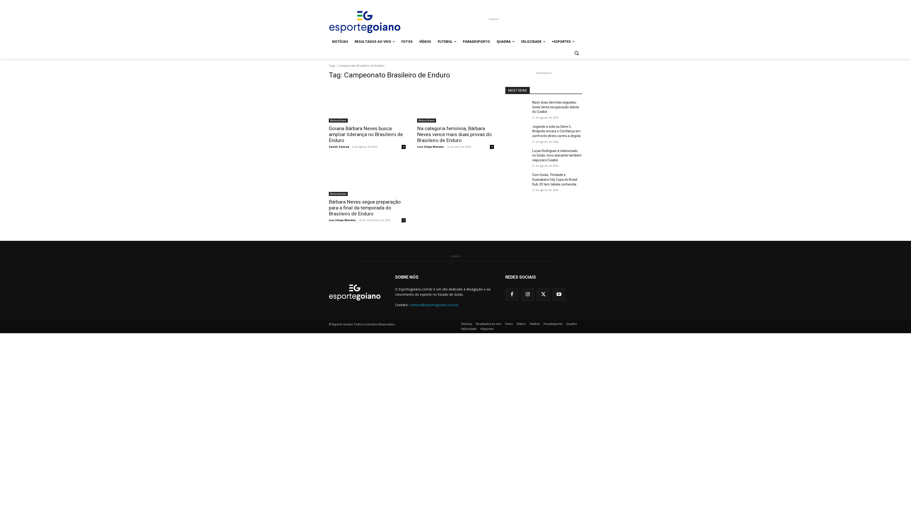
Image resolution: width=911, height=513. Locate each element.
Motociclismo (338, 120)
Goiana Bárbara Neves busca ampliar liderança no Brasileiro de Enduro (366, 134)
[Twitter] (543, 294)
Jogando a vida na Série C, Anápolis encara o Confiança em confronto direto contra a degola (556, 131)
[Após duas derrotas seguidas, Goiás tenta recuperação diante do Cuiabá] (516, 108)
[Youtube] (559, 294)
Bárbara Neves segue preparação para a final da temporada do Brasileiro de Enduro (365, 208)
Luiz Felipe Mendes (430, 146)
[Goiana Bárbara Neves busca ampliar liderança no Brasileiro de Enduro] (367, 103)
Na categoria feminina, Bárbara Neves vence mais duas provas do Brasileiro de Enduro (454, 134)
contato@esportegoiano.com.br (433, 305)
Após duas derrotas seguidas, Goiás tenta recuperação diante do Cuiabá (555, 107)
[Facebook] (512, 294)
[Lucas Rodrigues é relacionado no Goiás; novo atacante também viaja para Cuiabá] (516, 157)
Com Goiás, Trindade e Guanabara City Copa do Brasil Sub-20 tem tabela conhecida (554, 179)
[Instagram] (527, 294)
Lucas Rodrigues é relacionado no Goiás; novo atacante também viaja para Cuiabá (557, 155)
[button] (576, 53)
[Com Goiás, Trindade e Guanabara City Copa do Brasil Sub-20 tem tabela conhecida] (516, 181)
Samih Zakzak (339, 146)
